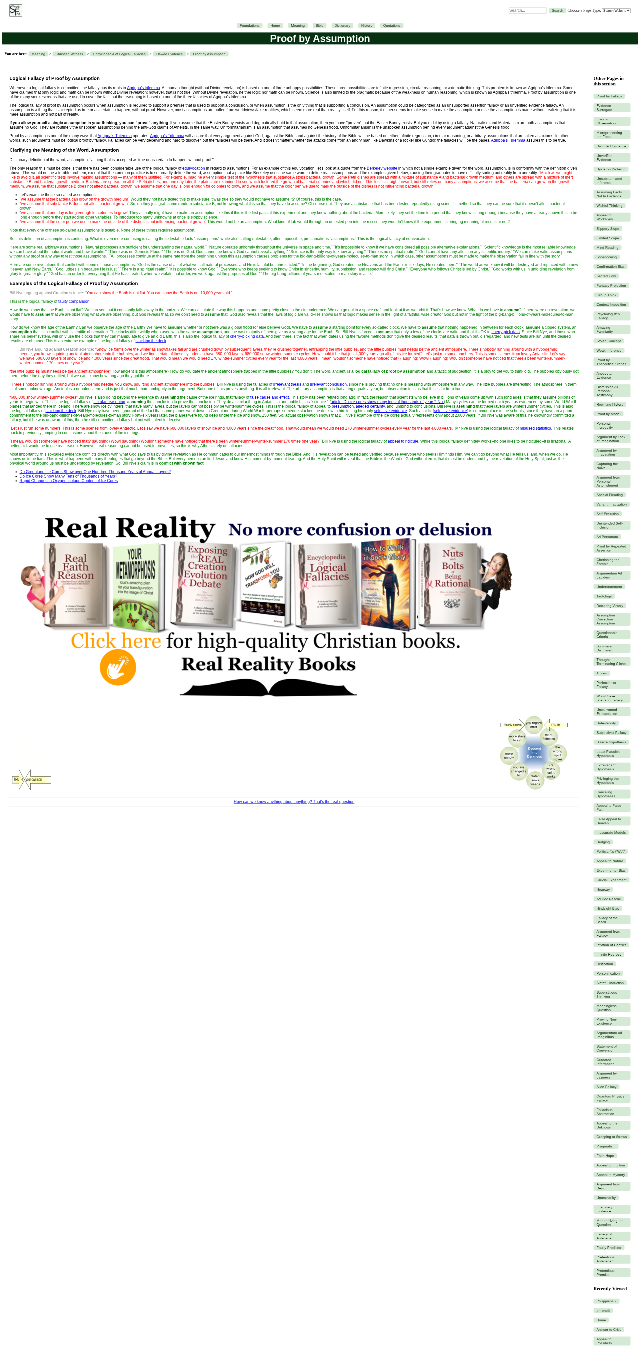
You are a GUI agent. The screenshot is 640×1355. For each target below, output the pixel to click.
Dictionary (342, 25)
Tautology (604, 596)
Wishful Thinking (609, 206)
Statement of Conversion (606, 1048)
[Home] (14, 10)
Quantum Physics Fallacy (610, 1098)
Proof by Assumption (209, 54)
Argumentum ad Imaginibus (609, 1035)
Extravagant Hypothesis (606, 767)
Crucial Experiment (611, 880)
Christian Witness (69, 54)
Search (557, 10)
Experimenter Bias (611, 870)
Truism (601, 673)
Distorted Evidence (611, 146)
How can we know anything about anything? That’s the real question (294, 802)
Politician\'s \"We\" (610, 851)
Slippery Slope (607, 229)
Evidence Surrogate (604, 108)
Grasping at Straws (611, 1137)
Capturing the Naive (607, 466)
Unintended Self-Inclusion (609, 525)
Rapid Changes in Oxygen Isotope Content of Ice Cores (69, 481)
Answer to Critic (608, 1330)
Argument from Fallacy (608, 933)
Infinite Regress (608, 954)
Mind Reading (607, 248)
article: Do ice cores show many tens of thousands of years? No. (387, 402)
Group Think (606, 295)
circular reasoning (109, 402)
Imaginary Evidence (604, 1209)
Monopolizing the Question (610, 1223)
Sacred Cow (606, 276)
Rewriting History (609, 404)
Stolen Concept (608, 341)
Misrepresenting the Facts (609, 135)
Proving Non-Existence (606, 1021)
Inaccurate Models (611, 832)
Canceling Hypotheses (605, 794)
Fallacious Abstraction (605, 1112)
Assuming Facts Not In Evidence (609, 194)
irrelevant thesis (287, 384)
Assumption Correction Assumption (605, 619)
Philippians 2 (606, 1301)
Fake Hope (605, 1156)
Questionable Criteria (607, 635)
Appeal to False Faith (608, 808)
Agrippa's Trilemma (115, 136)
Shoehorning (606, 257)
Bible (320, 25)
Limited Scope (607, 238)
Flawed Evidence (169, 54)
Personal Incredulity (604, 425)
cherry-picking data (247, 336)
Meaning (298, 25)
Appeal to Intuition (610, 1165)
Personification (608, 973)
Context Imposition (611, 304)
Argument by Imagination (606, 452)
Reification (604, 964)
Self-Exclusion (607, 514)
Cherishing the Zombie (608, 562)
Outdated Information (605, 1062)
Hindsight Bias (607, 908)
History (366, 25)
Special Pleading (609, 495)
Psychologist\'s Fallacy (608, 316)
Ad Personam (607, 537)
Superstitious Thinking (606, 994)
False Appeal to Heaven (608, 821)
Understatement (609, 587)
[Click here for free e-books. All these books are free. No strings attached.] (266, 709)
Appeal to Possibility (604, 1341)
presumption (343, 406)
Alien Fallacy (606, 1087)
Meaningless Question (606, 1008)
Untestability (606, 723)
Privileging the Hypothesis (607, 781)
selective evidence (390, 411)
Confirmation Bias (610, 267)
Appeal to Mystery (610, 1175)
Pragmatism (606, 1146)
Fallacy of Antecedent (605, 1236)
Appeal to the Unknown (607, 1125)
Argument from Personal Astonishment (608, 481)
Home (275, 25)
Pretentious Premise (605, 1273)
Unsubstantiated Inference (609, 181)
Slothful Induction (610, 983)
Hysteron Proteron (611, 169)
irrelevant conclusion (328, 384)
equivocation (193, 168)
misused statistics (535, 428)
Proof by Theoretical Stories (611, 362)
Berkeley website (382, 168)
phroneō (603, 1311)
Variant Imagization (611, 504)
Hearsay (603, 889)
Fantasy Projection (611, 285)
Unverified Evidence (604, 158)
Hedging (603, 842)
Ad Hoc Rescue (608, 899)
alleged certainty (370, 406)
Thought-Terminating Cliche (611, 662)
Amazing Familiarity (604, 329)
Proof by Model (608, 414)
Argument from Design (608, 1186)
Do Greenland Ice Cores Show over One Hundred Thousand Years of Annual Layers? (95, 472)
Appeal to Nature (609, 861)
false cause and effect (269, 397)
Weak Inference (609, 350)
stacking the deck (151, 341)
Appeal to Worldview (604, 217)
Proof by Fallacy (609, 96)
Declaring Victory (609, 606)
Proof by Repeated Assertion (611, 548)
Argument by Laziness (606, 1075)
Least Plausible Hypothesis (608, 754)
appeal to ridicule (403, 441)
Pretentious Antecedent (605, 1259)
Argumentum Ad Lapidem (609, 575)
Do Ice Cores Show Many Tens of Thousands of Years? (68, 476)
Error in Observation (606, 121)
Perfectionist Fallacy (606, 685)
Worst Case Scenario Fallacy (609, 698)
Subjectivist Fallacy (611, 733)
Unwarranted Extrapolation (606, 712)
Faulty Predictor (609, 1248)
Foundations (250, 25)
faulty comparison (74, 301)
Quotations (391, 25)
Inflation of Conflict (611, 945)
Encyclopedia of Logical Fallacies (119, 54)
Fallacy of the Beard (607, 920)
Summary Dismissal (604, 648)
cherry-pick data (506, 332)
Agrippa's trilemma (143, 88)
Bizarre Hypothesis (611, 742)
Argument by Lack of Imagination (610, 439)
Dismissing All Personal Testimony (607, 391)
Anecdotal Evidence (604, 375)
